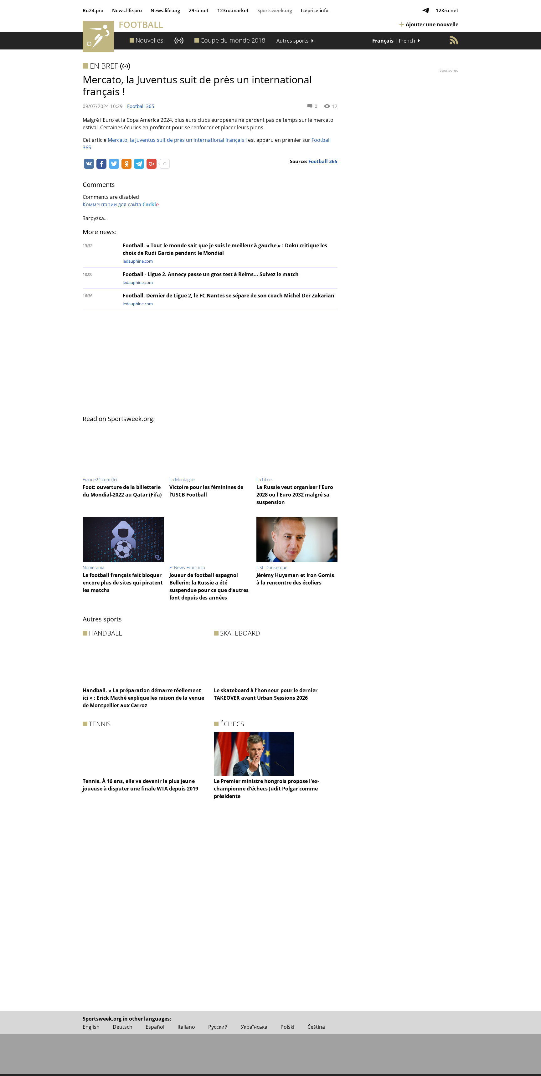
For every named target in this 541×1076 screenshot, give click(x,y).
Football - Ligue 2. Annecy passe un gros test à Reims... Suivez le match (211, 274)
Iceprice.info (314, 10)
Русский (218, 1026)
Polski (287, 1026)
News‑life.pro (127, 10)
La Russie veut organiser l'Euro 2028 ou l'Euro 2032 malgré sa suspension (294, 495)
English (91, 1026)
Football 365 (140, 106)
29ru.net (199, 10)
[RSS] (454, 40)
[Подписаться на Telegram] (425, 10)
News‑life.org (165, 10)
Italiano (186, 1026)
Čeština (316, 1026)
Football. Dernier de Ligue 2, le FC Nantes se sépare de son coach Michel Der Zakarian (228, 295)
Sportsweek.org (274, 10)
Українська (254, 1026)
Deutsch (122, 1026)
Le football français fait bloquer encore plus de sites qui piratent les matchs (123, 583)
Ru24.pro (93, 10)
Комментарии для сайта (121, 204)
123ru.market (233, 10)
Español (155, 1026)
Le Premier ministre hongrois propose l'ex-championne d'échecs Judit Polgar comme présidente (266, 789)
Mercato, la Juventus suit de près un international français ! (177, 139)
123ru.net (447, 10)
